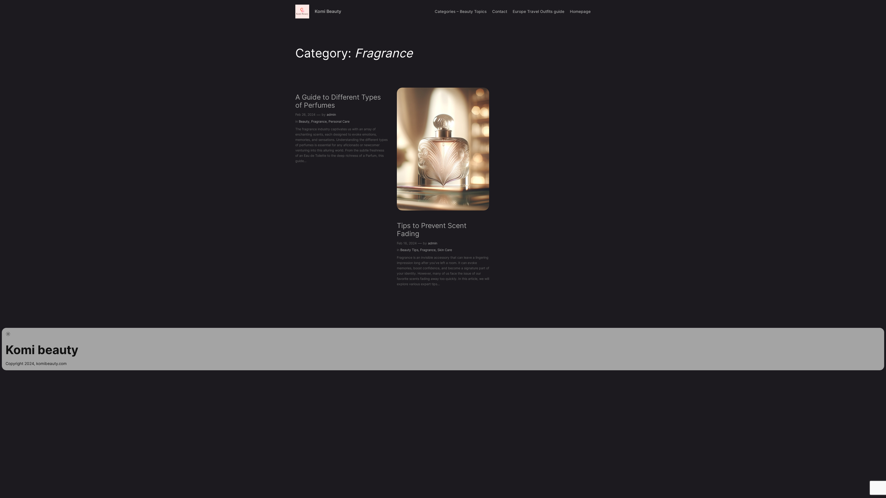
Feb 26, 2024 (305, 114)
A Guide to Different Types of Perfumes (338, 101)
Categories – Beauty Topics (461, 11)
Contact (499, 11)
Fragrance (319, 121)
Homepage (580, 11)
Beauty (304, 121)
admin (331, 114)
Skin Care (444, 250)
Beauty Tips (409, 250)
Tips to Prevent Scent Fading (432, 230)
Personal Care (339, 121)
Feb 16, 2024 (407, 243)
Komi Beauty (328, 11)
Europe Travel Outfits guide (538, 11)
